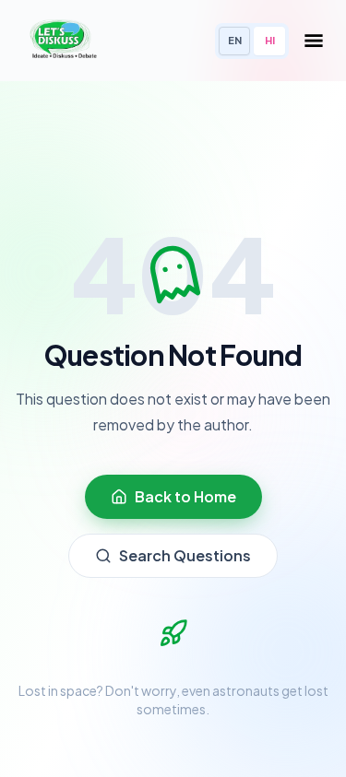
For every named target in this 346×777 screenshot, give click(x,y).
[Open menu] (314, 40)
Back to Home (185, 496)
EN (235, 40)
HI (270, 40)
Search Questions (185, 555)
